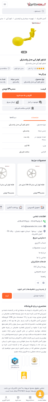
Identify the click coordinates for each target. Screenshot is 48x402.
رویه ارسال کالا (40, 266)
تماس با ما (41, 257)
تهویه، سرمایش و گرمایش (24, 19)
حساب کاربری (40, 243)
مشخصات (34, 117)
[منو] (4, 4)
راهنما (43, 276)
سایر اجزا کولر (19, 68)
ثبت (7, 296)
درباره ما (42, 252)
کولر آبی (9, 19)
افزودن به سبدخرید (24, 95)
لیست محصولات (39, 247)
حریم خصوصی (40, 271)
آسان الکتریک (41, 19)
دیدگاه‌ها (13, 117)
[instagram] (43, 282)
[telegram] (37, 282)
